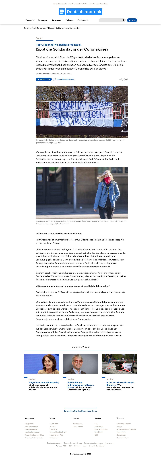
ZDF (70, 446)
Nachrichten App (56, 435)
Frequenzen (54, 438)
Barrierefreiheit (122, 438)
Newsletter (99, 426)
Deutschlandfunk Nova (99, 4)
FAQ (96, 424)
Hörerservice (77, 424)
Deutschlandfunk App (58, 432)
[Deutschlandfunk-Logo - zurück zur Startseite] (80, 11)
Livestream (54, 424)
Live (133, 20)
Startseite (27, 28)
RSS (96, 435)
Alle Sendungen (39, 28)
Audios (52, 426)
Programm (56, 20)
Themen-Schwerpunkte (34, 438)
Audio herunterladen (65, 79)
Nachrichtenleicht (32, 432)
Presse (119, 426)
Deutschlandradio (60, 4)
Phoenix (77, 446)
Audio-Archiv (83, 20)
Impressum (109, 443)
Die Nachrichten (31, 429)
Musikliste (98, 432)
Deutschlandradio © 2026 (80, 454)
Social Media (77, 426)
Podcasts (69, 20)
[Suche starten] (123, 20)
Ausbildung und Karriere (126, 429)
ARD (64, 446)
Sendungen (42, 20)
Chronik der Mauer (96, 446)
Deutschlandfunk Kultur (78, 4)
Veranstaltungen (101, 429)
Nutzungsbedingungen (93, 443)
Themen (29, 20)
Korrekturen (121, 435)
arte (85, 446)
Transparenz (121, 432)
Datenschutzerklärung (73, 443)
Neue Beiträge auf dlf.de (34, 435)
